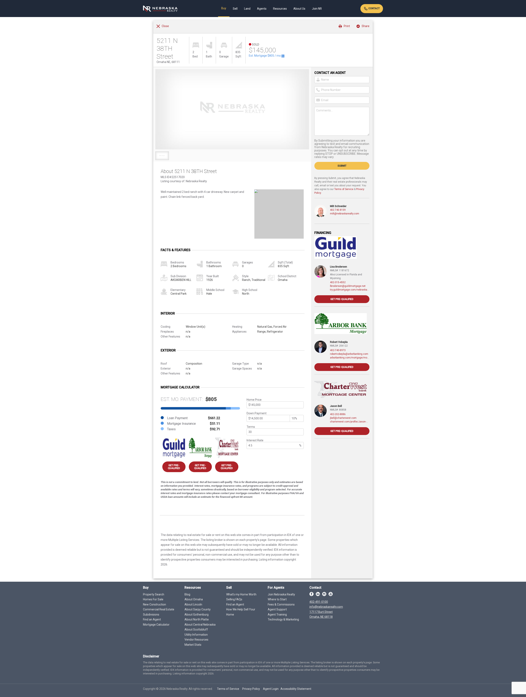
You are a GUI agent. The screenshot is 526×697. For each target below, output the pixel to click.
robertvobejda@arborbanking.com (349, 354)
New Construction (154, 604)
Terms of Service (343, 189)
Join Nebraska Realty (281, 594)
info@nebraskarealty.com (326, 606)
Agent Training (277, 614)
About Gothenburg (197, 614)
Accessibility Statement (295, 688)
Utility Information (196, 634)
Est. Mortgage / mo (265, 55)
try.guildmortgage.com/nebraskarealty (349, 289)
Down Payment (256, 413)
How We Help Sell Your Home (240, 612)
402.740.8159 (338, 209)
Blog (187, 594)
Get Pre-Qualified (174, 467)
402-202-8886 (338, 414)
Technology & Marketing (283, 619)
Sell (235, 8)
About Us (299, 8)
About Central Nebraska (200, 624)
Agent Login (271, 688)
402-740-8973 (338, 350)
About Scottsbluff (196, 629)
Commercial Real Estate (158, 609)
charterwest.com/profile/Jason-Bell (349, 421)
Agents (261, 8)
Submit (342, 165)
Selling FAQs (234, 599)
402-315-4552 (338, 282)
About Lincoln (193, 604)
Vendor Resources (196, 639)
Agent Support (277, 609)
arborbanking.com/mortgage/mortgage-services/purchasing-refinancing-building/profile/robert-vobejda (349, 357)
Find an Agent (152, 619)
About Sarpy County (198, 609)
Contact (374, 8)
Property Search (153, 594)
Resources (280, 8)
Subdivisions (151, 614)
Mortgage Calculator (156, 624)
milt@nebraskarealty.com (344, 213)
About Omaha (194, 599)
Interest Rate (255, 440)
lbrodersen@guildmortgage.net (348, 286)
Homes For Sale (153, 599)
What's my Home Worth (241, 594)
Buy (223, 8)
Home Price (254, 399)
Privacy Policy (251, 688)
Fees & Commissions (281, 604)
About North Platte (197, 619)
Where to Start (277, 599)
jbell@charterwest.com (343, 418)
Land (247, 8)
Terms (251, 426)
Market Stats (193, 644)
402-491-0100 (318, 601)
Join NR (317, 8)
